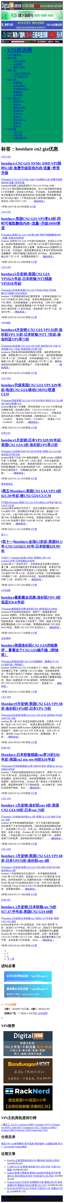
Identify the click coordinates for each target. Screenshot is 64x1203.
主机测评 (12, 58)
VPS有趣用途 (14, 55)
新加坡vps (18, 110)
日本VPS (17, 113)
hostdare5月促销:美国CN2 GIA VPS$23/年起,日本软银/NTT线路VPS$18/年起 (26, 278)
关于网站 (29, 1197)
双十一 (4, 534)
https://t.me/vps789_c (31, 994)
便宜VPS (5, 1143)
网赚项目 (18, 92)
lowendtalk (9, 1146)
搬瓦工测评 (19, 67)
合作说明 (42, 1013)
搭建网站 (18, 82)
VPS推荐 (11, 129)
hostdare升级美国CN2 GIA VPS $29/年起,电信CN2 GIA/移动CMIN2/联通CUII (31, 389)
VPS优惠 (17, 135)
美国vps (17, 123)
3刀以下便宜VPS (22, 73)
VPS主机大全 (14, 98)
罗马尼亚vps (19, 120)
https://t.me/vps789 (30, 998)
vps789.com (38, 975)
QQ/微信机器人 (21, 89)
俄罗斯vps (18, 101)
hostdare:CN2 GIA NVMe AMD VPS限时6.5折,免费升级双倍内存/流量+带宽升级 (31, 168)
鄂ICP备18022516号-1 (47, 1197)
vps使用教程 (17, 1143)
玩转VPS (11, 79)
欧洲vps (17, 117)
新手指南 (29, 1143)
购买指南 (39, 1143)
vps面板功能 (51, 1143)
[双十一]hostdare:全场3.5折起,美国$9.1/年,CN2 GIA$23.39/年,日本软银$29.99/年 (32, 546)
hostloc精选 (21, 1146)
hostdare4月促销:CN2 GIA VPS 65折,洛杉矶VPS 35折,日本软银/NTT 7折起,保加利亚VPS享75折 (32, 334)
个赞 (33, 206)
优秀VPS (11, 70)
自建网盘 (18, 95)
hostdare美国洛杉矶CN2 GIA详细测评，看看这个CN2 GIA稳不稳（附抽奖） (29, 650)
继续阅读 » (39, 201)
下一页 (10, 959)
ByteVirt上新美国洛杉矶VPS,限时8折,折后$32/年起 (33, 1160)
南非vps (17, 104)
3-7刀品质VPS (20, 76)
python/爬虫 (19, 86)
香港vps (17, 126)
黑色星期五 (7, 484)
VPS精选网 (19, 50)
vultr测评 (17, 64)
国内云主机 (19, 107)
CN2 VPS (18, 132)
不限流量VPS (20, 138)
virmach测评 (19, 61)
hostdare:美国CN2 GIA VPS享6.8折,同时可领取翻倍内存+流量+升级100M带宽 (31, 223)
